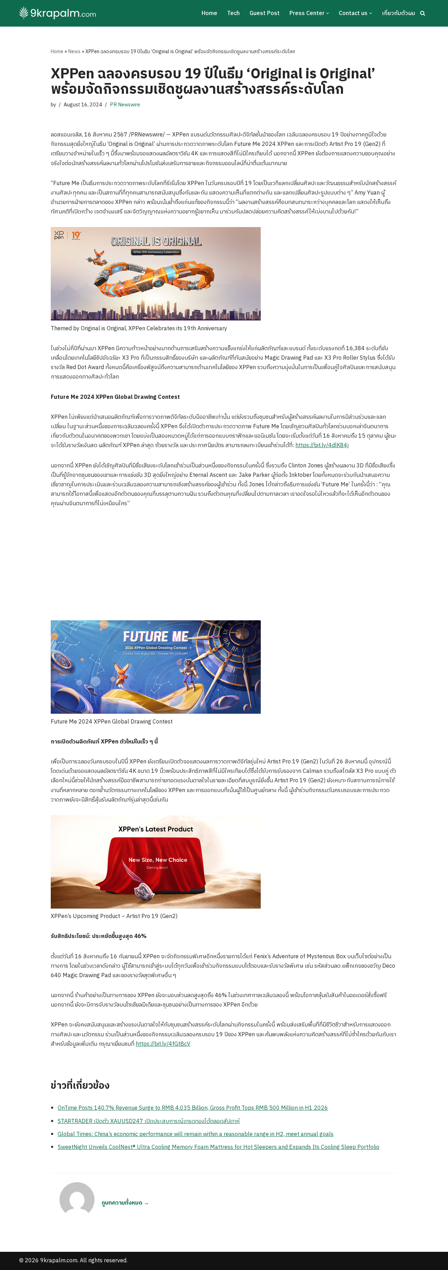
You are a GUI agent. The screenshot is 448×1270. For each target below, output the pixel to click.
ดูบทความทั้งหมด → (125, 1203)
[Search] (422, 13)
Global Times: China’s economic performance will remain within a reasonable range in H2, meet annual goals (196, 1134)
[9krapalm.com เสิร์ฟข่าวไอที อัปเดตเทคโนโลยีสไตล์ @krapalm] (58, 13)
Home (209, 13)
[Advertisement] (224, 568)
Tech (233, 13)
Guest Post (265, 13)
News (74, 52)
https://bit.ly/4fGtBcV (163, 1044)
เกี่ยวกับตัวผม (398, 13)
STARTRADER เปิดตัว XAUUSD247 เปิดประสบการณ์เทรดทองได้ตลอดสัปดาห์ (149, 1121)
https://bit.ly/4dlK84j (322, 445)
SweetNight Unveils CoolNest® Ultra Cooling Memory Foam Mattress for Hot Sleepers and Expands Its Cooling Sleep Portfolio (218, 1147)
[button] (327, 13)
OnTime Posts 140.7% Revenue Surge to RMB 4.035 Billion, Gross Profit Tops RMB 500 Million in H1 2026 (193, 1108)
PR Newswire (125, 105)
